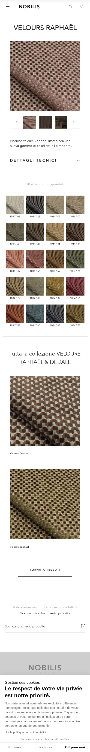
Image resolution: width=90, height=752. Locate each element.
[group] (29, 122)
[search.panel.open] (82, 7)
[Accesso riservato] (70, 6)
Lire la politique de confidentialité (25, 732)
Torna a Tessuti (45, 570)
